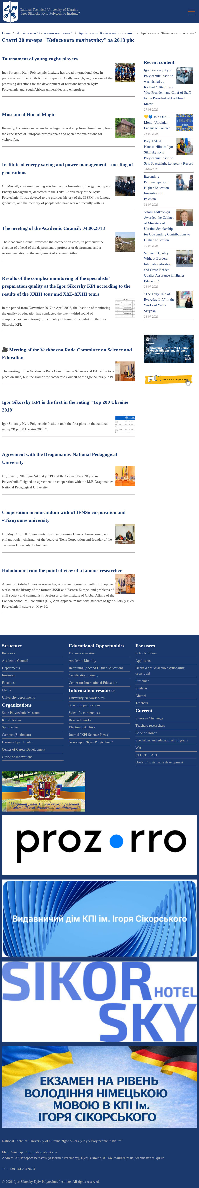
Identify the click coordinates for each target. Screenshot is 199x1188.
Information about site (41, 1152)
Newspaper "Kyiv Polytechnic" (91, 742)
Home (6, 33)
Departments (11, 668)
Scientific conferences (84, 713)
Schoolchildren (146, 653)
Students (141, 688)
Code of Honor (146, 733)
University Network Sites (87, 698)
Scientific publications (84, 705)
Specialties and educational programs (161, 740)
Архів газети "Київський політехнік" (44, 33)
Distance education (82, 653)
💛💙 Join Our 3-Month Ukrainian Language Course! (157, 122)
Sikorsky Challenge (149, 718)
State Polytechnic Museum (21, 713)
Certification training (83, 675)
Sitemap (17, 1152)
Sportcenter (10, 727)
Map (5, 1152)
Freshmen (142, 681)
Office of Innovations (17, 757)
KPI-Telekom (11, 720)
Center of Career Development (23, 749)
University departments (18, 697)
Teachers (141, 703)
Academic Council (15, 661)
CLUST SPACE (146, 755)
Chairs (6, 690)
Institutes (8, 675)
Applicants (143, 661)
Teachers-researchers (150, 725)
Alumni (140, 696)
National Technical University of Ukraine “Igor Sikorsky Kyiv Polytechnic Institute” (50, 11)
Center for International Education (93, 683)
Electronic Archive (82, 727)
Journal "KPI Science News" (89, 735)
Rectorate (8, 653)
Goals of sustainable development (159, 762)
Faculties (8, 683)
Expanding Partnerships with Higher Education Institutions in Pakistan (156, 187)
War (138, 748)
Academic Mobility (82, 661)
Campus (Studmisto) (16, 735)
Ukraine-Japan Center (17, 742)
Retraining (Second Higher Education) (96, 668)
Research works (80, 720)
